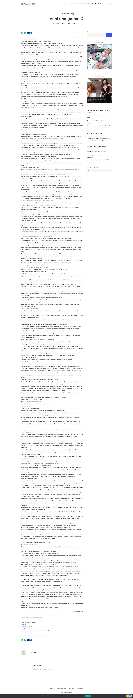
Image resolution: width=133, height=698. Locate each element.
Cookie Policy (79, 688)
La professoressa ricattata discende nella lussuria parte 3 (37, 630)
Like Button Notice (77, 36)
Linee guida (71, 688)
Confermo (87, 695)
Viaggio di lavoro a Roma (29, 628)
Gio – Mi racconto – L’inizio (29, 622)
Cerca (88, 31)
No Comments (76, 23)
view (82, 36)
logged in (41, 669)
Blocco (24, 624)
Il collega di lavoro (27, 632)
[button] (129, 695)
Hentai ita (52, 688)
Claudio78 (56, 23)
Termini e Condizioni (61, 688)
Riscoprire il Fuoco (27, 626)
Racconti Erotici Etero (67, 13)
